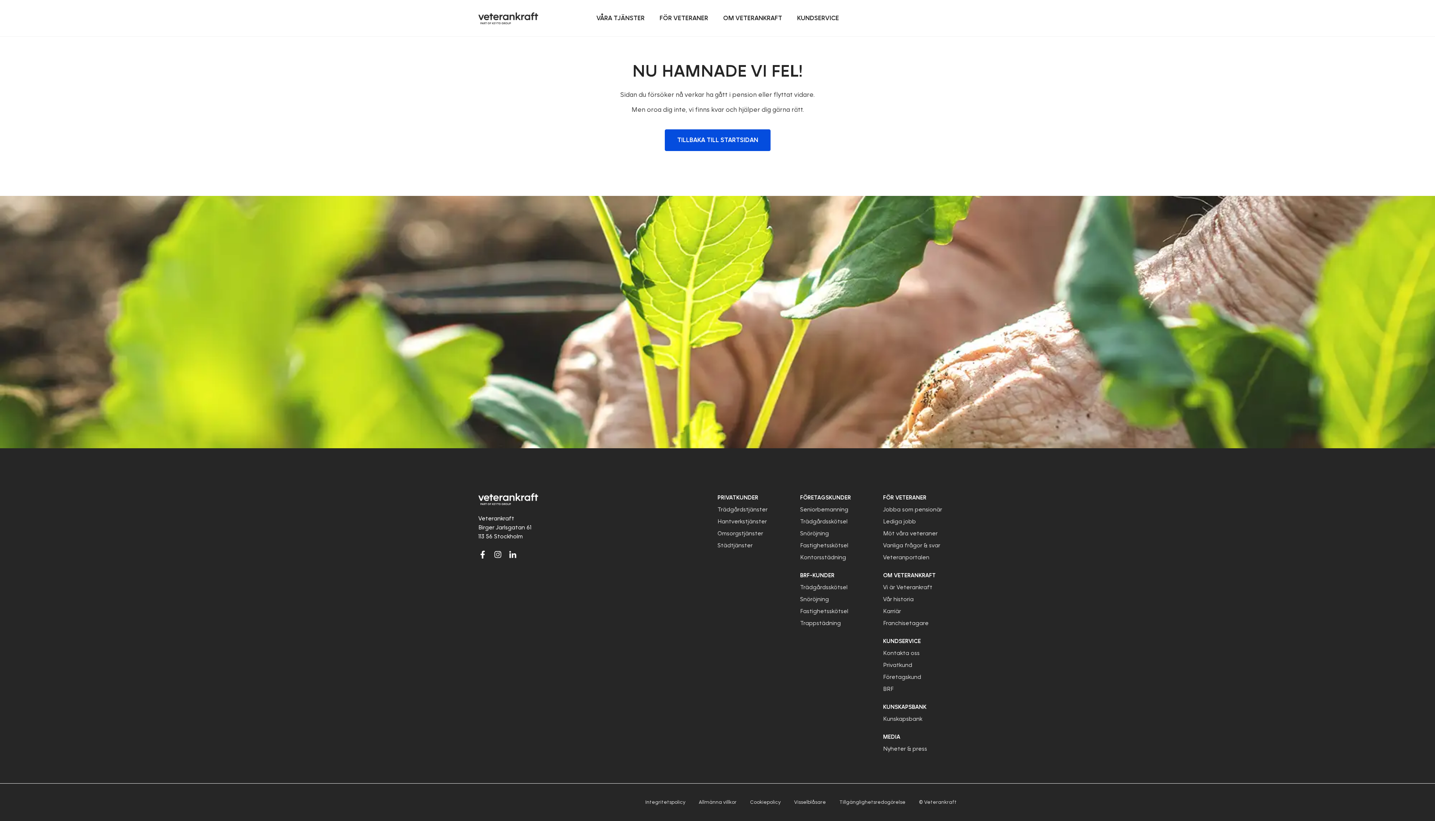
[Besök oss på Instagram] (497, 554)
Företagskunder (825, 497)
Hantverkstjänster (742, 521)
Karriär (892, 611)
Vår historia (898, 599)
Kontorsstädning (823, 557)
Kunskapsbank (902, 719)
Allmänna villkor (718, 802)
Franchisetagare (906, 623)
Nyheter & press (905, 748)
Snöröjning (814, 533)
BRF (888, 689)
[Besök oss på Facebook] (482, 554)
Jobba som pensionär (912, 509)
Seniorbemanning (824, 509)
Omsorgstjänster (740, 533)
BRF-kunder (817, 575)
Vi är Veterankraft (907, 587)
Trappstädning (820, 623)
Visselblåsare (810, 802)
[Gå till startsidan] (508, 18)
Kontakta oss (901, 653)
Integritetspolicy (665, 802)
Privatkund (897, 665)
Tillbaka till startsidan (717, 140)
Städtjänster (735, 545)
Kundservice (902, 641)
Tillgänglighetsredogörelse (872, 802)
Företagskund (902, 677)
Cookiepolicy (765, 802)
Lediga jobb (899, 521)
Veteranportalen (906, 557)
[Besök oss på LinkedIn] (512, 554)
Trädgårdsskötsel (824, 521)
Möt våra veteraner (910, 533)
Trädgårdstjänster (743, 509)
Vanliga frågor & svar (911, 545)
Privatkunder (738, 497)
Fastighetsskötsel (824, 545)
